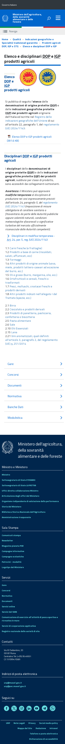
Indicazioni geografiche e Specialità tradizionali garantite (28, 41)
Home (5, 39)
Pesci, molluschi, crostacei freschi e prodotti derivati (28, 288)
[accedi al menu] (58, 17)
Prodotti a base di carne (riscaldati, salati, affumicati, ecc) (28, 254)
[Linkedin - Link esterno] (29, 708)
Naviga (12, 31)
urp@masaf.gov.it (13, 682)
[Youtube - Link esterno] (36, 708)
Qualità (17, 39)
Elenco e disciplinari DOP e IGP (40, 46)
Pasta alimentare (20, 321)
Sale (12, 325)
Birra (13, 305)
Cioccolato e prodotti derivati (27, 309)
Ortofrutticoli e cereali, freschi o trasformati (27, 281)
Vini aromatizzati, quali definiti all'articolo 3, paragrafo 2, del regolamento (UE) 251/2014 (31, 340)
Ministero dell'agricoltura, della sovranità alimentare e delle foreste (27, 18)
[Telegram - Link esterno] (45, 708)
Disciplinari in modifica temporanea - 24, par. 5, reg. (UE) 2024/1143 (31, 238)
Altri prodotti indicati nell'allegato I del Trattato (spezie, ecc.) (31, 296)
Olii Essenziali (19, 328)
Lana (14, 332)
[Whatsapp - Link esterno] (52, 708)
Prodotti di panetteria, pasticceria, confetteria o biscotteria (28, 315)
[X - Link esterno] (14, 708)
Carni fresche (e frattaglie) (26, 248)
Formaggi (15, 260)
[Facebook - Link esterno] (6, 708)
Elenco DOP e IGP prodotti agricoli (29, 139)
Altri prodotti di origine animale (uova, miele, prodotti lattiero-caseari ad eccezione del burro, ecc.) (32, 267)
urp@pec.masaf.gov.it (15, 686)
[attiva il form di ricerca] (49, 18)
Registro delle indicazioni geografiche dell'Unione (28, 119)
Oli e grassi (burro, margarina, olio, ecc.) (33, 275)
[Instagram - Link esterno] (21, 708)
